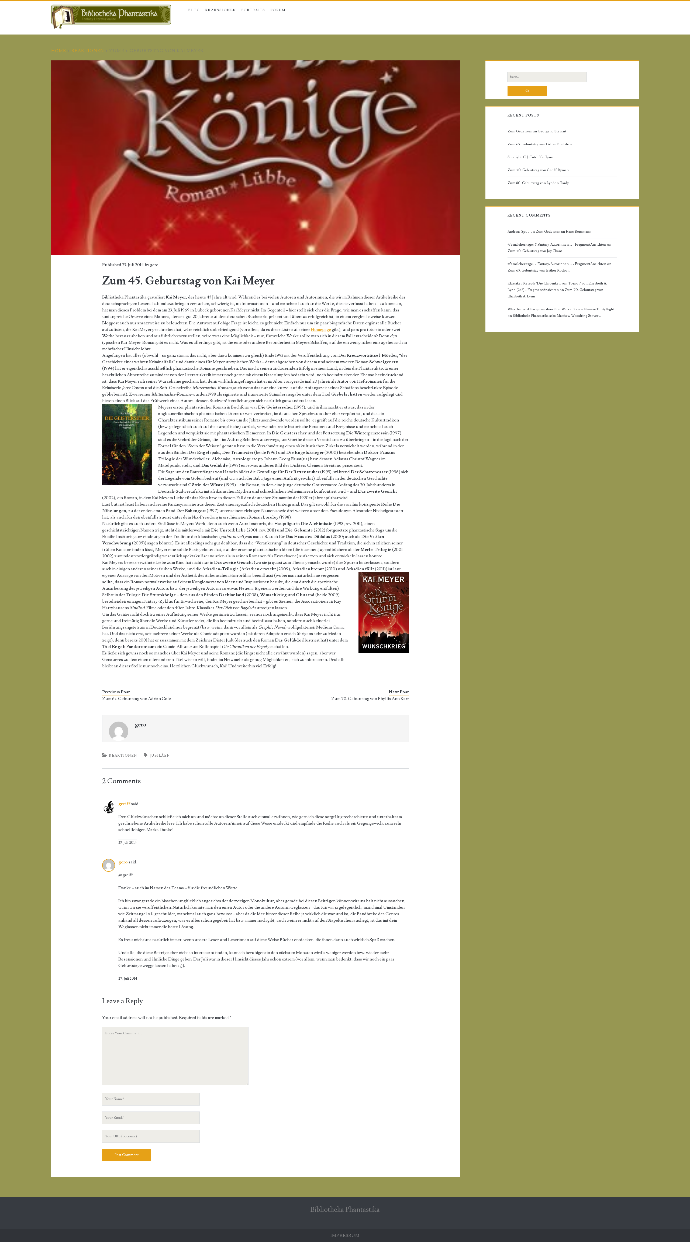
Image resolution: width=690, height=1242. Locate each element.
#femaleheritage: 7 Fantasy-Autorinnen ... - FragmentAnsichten (557, 244)
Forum (278, 10)
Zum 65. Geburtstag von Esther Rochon (539, 270)
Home (58, 50)
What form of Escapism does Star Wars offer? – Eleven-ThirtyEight (561, 309)
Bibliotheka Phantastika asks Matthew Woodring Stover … (557, 316)
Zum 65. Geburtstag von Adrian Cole (136, 698)
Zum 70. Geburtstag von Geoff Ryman (538, 170)
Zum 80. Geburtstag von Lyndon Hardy (538, 183)
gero (154, 264)
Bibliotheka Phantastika (345, 1209)
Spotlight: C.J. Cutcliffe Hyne (530, 157)
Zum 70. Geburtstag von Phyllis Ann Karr (370, 698)
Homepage (321, 329)
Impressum (345, 1235)
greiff (124, 804)
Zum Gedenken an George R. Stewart (537, 131)
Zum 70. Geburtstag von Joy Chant (535, 251)
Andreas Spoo (519, 231)
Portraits (253, 10)
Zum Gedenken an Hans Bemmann (563, 231)
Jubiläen (160, 755)
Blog (194, 10)
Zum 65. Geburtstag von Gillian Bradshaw (540, 144)
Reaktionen (87, 50)
